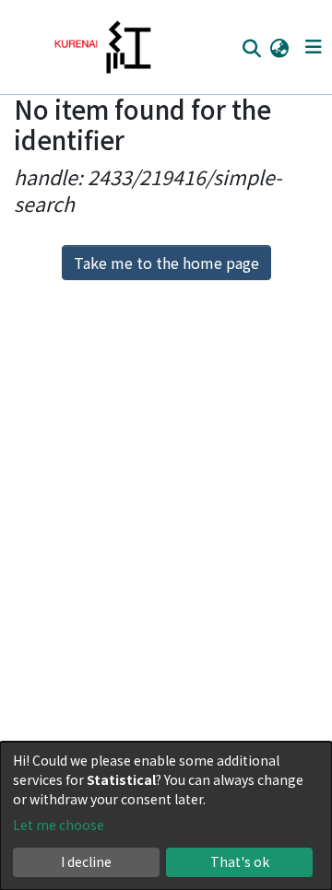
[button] (279, 47)
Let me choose (58, 824)
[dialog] (166, 816)
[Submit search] (251, 48)
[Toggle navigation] (313, 47)
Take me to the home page (166, 263)
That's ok (239, 861)
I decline (86, 861)
